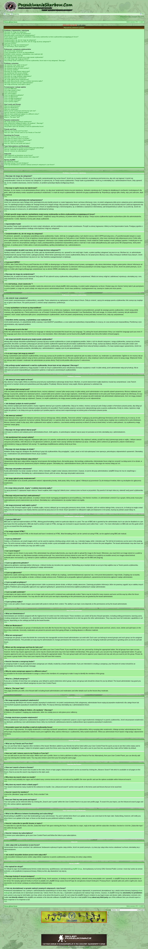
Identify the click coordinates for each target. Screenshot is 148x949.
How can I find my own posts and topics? (17, 143)
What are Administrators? (12, 106)
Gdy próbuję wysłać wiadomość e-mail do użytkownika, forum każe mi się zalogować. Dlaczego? (35, 60)
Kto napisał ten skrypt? (11, 161)
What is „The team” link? (12, 117)
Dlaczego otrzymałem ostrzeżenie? (15, 78)
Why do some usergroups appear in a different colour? (21, 114)
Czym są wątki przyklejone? (13, 98)
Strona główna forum (10, 22)
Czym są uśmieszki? (10, 92)
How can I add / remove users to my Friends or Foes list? (22, 132)
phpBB (66, 946)
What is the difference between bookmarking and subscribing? (24, 148)
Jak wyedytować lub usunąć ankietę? (16, 73)
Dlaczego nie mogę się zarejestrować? (16, 45)
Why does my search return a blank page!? (18, 140)
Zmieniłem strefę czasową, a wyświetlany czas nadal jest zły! (23, 54)
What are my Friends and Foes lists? (16, 131)
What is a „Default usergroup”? (14, 115)
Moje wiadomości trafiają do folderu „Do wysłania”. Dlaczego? (23, 123)
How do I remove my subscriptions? (15, 151)
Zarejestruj (15, 14)
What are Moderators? (11, 107)
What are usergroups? (11, 109)
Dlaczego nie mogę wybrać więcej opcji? (17, 71)
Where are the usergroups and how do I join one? (20, 111)
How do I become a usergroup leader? (16, 112)
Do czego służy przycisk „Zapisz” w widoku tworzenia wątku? (23, 81)
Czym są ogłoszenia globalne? (14, 95)
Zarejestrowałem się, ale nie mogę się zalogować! (20, 40)
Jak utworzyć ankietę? (11, 70)
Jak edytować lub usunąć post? (14, 66)
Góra (5, 184)
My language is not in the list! (13, 55)
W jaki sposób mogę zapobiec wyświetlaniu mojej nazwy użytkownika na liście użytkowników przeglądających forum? (41, 37)
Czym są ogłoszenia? (11, 96)
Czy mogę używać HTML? (12, 90)
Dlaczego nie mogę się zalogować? (15, 32)
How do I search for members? (14, 141)
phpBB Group (77, 869)
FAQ (142, 14)
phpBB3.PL (88, 947)
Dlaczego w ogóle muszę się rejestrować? (17, 33)
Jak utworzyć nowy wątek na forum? (15, 65)
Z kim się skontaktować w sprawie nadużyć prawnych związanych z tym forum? (29, 164)
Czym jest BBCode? (10, 88)
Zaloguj (7, 14)
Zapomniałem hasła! (10, 38)
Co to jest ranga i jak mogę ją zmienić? (16, 59)
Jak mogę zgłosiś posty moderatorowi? (16, 79)
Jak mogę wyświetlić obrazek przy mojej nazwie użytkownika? (23, 57)
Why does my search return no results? (16, 138)
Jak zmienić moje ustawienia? (13, 51)
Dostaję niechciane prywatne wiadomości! (17, 125)
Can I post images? (10, 93)
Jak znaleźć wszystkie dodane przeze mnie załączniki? (21, 157)
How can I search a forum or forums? (16, 137)
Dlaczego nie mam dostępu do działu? (16, 74)
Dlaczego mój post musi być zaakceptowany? (18, 82)
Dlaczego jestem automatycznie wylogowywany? (19, 35)
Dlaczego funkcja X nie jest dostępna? (16, 163)
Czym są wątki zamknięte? (12, 100)
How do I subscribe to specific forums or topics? (19, 149)
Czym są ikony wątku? (11, 101)
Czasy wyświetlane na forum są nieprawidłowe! (19, 52)
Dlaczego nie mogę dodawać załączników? (18, 76)
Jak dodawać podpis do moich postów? (16, 68)
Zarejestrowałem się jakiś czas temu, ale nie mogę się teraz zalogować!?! (27, 41)
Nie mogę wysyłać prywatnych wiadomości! (18, 121)
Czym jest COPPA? (10, 43)
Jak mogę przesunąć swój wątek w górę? (17, 84)
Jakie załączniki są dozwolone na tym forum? (18, 155)
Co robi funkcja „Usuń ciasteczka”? (15, 46)
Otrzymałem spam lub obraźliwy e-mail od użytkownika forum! (24, 126)
